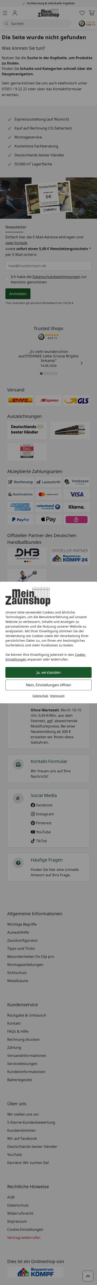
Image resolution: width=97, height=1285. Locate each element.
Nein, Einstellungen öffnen (48, 684)
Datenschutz (40, 696)
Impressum (57, 696)
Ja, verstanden (49, 672)
